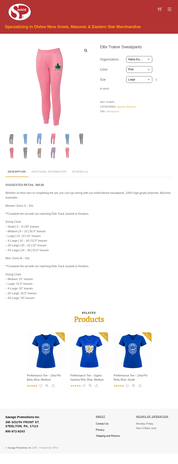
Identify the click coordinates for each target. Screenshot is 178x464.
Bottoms (131, 106)
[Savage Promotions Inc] (19, 11)
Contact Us (102, 423)
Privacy (100, 429)
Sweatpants (112, 111)
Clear (158, 79)
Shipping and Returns (108, 435)
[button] (86, 50)
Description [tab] (17, 171)
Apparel (121, 106)
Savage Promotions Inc (19, 447)
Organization (109, 59)
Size (103, 79)
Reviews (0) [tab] (80, 171)
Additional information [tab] (48, 171)
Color (104, 69)
